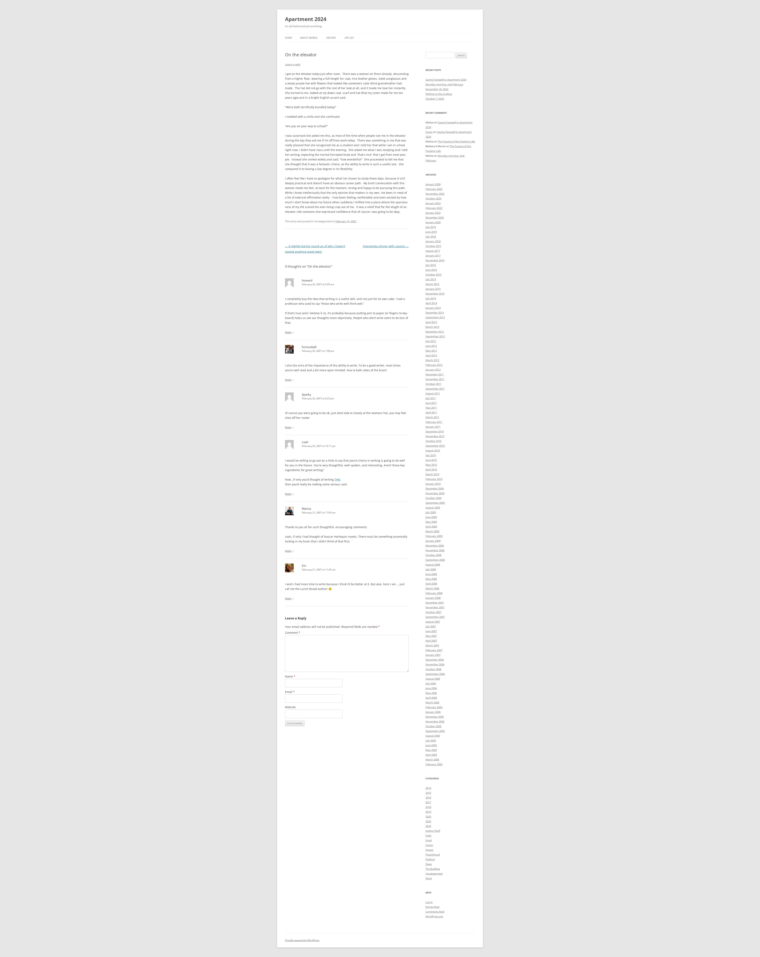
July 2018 (431, 236)
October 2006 (433, 669)
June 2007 (431, 631)
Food (429, 840)
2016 (428, 797)
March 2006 (432, 702)
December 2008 (435, 545)
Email (290, 692)
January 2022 (433, 213)
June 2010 (431, 460)
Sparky (306, 394)
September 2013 (435, 317)
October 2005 (433, 726)
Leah (305, 442)
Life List (349, 37)
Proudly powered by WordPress (302, 940)
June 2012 (431, 346)
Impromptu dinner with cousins (386, 246)
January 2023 (433, 203)
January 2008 (433, 598)
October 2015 (433, 274)
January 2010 (433, 484)
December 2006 (435, 659)
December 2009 (435, 488)
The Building (433, 869)
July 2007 (431, 626)
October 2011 (433, 384)
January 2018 (433, 241)
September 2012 (435, 336)
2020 (428, 816)
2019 (428, 812)
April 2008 (431, 583)
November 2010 (435, 436)
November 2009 (435, 493)
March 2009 (432, 531)
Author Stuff (433, 831)
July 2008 (431, 569)
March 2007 (432, 645)
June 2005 (431, 745)
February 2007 (434, 650)
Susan (429, 132)
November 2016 (435, 260)
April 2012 (431, 355)
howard (307, 280)
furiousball (309, 347)
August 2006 (433, 678)
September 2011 (435, 388)
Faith (428, 835)
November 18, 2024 (437, 89)
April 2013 (431, 322)
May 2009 (431, 522)
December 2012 (435, 331)
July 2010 (431, 455)
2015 (428, 793)
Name (290, 676)
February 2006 (434, 707)
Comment (292, 633)
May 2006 (431, 693)
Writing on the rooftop (439, 94)
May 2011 (431, 407)
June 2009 (431, 517)
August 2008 (433, 564)
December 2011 (435, 374)
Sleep (429, 864)
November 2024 (435, 194)
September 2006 (435, 674)
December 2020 (435, 217)
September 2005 (435, 731)
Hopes (429, 850)
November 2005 (435, 721)
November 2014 (435, 293)
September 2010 (435, 445)
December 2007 (435, 602)
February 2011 (434, 422)
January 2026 (433, 184)
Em (304, 566)
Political (430, 859)
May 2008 (431, 579)
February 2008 (434, 593)
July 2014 (431, 298)
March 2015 (432, 284)
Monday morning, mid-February (444, 84)
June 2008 (431, 574)
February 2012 (434, 365)
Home (288, 37)
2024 (428, 826)
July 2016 (431, 265)
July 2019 (431, 227)
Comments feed (435, 911)
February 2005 (434, 764)
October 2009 (433, 498)
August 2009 (433, 507)
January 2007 (433, 655)
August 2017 (433, 251)
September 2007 (435, 617)
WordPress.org (434, 916)
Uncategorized (434, 873)
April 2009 (431, 526)
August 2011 (433, 393)
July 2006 (431, 683)
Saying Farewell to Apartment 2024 (446, 79)
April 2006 (431, 697)
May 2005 (431, 750)
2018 (428, 807)
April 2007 (431, 640)
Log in (429, 902)
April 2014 (431, 303)
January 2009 (433, 541)
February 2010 (434, 479)
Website (290, 707)
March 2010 (432, 474)
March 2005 (432, 759)
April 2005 (431, 755)
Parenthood (433, 854)
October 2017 (433, 246)
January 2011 (433, 426)
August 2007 (433, 621)
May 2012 (431, 350)
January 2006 (433, 712)
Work (429, 878)
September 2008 (435, 560)
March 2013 (432, 327)
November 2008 (435, 550)
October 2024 (433, 198)
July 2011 (431, 398)
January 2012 (433, 369)
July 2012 (431, 341)
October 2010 (433, 441)
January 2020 (433, 222)
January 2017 (433, 255)
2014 (428, 788)
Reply (288, 332)
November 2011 (435, 379)
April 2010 (431, 469)
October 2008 (433, 555)
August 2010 (433, 450)
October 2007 (433, 612)
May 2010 (431, 465)
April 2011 (431, 412)
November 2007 (435, 607)
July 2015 (431, 279)
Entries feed (432, 907)
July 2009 (431, 512)
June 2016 (431, 270)
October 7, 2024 (435, 98)
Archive (331, 37)
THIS (337, 479)
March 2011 (432, 417)
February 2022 (434, 208)
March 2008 (432, 588)
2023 (428, 821)
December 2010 (435, 431)
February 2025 (434, 189)
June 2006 (431, 688)
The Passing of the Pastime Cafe (456, 141)
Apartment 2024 (305, 19)
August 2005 (433, 736)
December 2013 (435, 312)
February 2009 (434, 536)
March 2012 (432, 360)
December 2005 (435, 716)
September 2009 (435, 503)
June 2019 (431, 232)
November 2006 (435, 664)
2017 (428, 802)
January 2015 (433, 289)
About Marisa (308, 37)
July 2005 (431, 740)
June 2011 (431, 403)
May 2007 (431, 636)
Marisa (306, 508)
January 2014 (433, 308)
